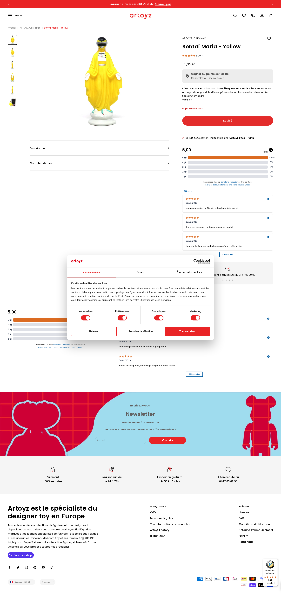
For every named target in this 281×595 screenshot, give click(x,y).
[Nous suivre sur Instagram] (26, 567)
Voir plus (187, 99)
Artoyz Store (158, 506)
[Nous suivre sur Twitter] (18, 567)
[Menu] (276, 561)
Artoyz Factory (159, 530)
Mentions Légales (161, 518)
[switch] (122, 317)
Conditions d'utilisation (254, 524)
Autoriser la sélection (140, 331)
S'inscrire (167, 440)
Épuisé (227, 121)
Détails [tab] (141, 272)
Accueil (12, 27)
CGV (153, 512)
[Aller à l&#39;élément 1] (12, 40)
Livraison (244, 512)
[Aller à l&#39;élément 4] (12, 77)
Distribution (157, 536)
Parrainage (246, 542)
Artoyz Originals (194, 38)
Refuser (93, 331)
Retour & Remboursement (256, 530)
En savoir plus (170, 4)
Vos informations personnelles (170, 524)
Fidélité (243, 536)
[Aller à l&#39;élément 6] (12, 103)
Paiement (245, 506)
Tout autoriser (187, 331)
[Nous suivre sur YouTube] (43, 567)
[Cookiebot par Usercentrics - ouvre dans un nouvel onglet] (196, 261)
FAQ (241, 518)
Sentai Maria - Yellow (56, 27)
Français (46, 582)
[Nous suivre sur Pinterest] (34, 567)
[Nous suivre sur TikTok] (51, 567)
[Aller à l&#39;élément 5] (12, 90)
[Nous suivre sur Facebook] (9, 567)
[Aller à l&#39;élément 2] (12, 52)
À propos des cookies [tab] (189, 272)
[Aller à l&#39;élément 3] (12, 65)
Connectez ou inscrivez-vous (207, 78)
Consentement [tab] (91, 272)
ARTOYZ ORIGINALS (30, 27)
